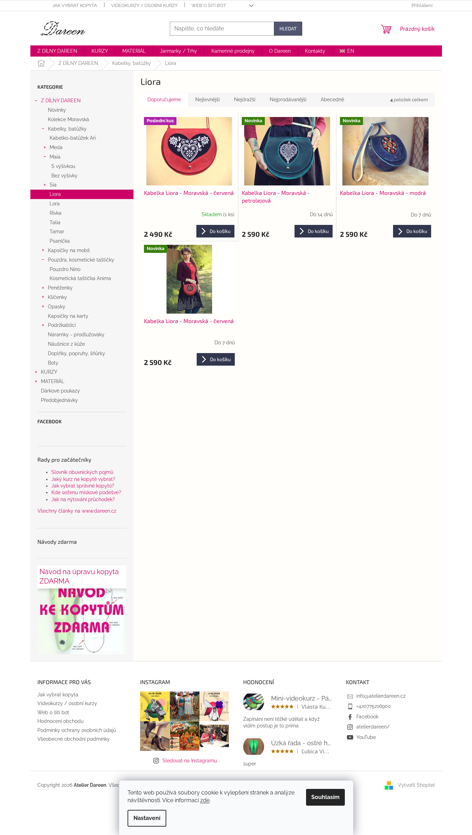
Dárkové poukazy (60, 391)
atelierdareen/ (373, 727)
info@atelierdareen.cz (381, 696)
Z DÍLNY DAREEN (61, 100)
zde (205, 800)
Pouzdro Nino (65, 269)
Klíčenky (57, 297)
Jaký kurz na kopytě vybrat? (83, 479)
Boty (53, 363)
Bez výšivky (64, 175)
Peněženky (60, 288)
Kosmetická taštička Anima (80, 278)
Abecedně (332, 99)
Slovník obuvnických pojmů (82, 472)
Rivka (55, 213)
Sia (53, 185)
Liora (55, 194)
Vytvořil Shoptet (416, 785)
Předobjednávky (59, 400)
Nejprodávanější (288, 99)
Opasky (56, 306)
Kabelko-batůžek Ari (73, 138)
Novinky (57, 110)
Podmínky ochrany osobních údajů (76, 730)
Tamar (57, 231)
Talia (55, 222)
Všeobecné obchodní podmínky (73, 739)
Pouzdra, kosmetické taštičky (81, 260)
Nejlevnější (207, 99)
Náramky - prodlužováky (76, 334)
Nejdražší (244, 99)
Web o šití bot (208, 5)
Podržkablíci (62, 325)
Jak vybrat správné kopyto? (82, 486)
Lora (55, 203)
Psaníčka (60, 241)
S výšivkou (63, 166)
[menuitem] (57, 51)
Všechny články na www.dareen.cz (76, 511)
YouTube (366, 737)
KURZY (49, 372)
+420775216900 (373, 706)
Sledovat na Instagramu (189, 760)
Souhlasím (325, 797)
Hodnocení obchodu (60, 721)
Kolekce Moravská (68, 119)
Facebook (367, 716)
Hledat (288, 28)
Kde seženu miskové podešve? (86, 492)
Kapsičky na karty (68, 316)
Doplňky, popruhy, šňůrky (76, 353)
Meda (56, 147)
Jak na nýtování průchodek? (83, 499)
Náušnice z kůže (66, 344)
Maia (55, 157)
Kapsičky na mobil (69, 250)
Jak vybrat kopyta (74, 5)
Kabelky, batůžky (67, 129)
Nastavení (146, 818)
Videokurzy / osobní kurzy (144, 5)
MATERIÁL (52, 381)
